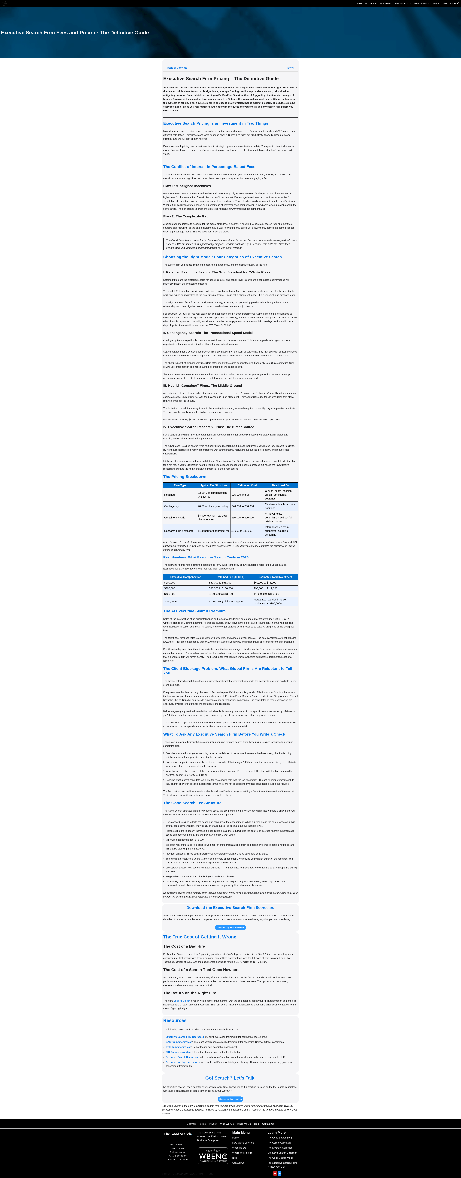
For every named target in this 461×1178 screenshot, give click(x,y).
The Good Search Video (280, 1158)
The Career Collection (279, 1142)
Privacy (213, 1124)
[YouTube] (275, 1173)
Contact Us (268, 1124)
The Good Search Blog (279, 1137)
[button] (376, 3)
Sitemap (191, 1124)
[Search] (455, 3)
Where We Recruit (242, 1152)
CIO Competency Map (178, 1052)
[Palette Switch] (458, 3)
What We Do (244, 1124)
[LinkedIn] (279, 1173)
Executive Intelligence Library (183, 1062)
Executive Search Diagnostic (182, 1057)
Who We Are (227, 1124)
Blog (256, 1124)
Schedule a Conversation (230, 1099)
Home (359, 3)
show (290, 67)
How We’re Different (243, 1142)
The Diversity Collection (279, 1147)
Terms (202, 1124)
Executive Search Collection (282, 1152)
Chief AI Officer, (182, 1000)
